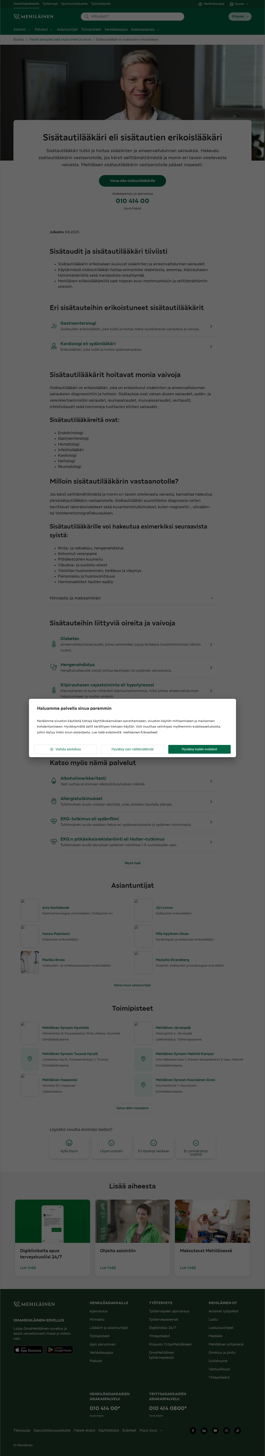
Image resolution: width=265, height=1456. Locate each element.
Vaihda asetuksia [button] (68, 749)
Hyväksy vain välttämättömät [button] (132, 749)
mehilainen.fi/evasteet (140, 732)
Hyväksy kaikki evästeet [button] (199, 749)
